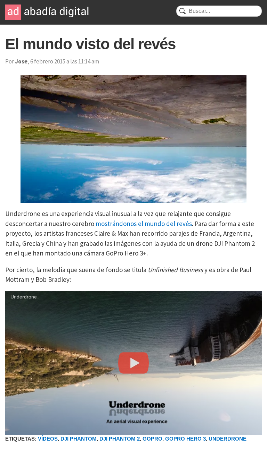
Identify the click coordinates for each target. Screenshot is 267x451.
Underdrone (227, 439)
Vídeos (48, 439)
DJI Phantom (78, 439)
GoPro (152, 439)
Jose (21, 61)
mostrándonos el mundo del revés (144, 223)
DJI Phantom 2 (119, 439)
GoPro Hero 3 (185, 439)
